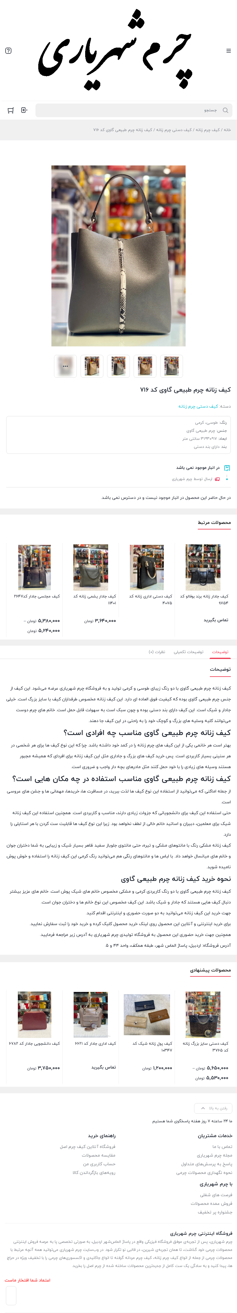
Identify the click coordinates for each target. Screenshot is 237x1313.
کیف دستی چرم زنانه (174, 130)
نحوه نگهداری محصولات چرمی (204, 1173)
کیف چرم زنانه (208, 130)
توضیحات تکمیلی (188, 652)
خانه (227, 130)
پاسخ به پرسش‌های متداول (206, 1164)
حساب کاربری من (99, 1164)
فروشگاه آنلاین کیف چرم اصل (87, 1147)
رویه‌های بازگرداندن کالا (94, 1173)
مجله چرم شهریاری (214, 1155)
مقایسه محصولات (98, 1155)
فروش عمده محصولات (211, 1204)
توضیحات (220, 652)
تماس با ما (222, 1147)
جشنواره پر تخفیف (215, 1212)
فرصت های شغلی (216, 1195)
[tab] (220, 652)
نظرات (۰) (157, 652)
